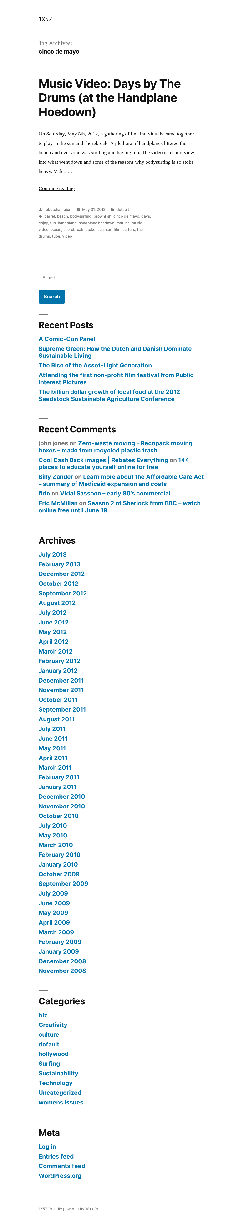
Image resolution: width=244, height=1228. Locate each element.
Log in (47, 1146)
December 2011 (61, 680)
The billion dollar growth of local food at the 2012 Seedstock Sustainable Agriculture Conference (109, 395)
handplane (67, 223)
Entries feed (56, 1156)
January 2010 (58, 864)
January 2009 (59, 951)
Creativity (53, 1024)
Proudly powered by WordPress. (77, 1209)
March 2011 (55, 767)
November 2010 (62, 806)
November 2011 (61, 689)
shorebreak (73, 229)
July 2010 (53, 825)
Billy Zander (56, 476)
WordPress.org (60, 1175)
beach (62, 216)
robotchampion (57, 209)
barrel (49, 216)
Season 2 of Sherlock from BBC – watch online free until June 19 (120, 507)
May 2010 (53, 835)
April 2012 (54, 641)
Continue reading (61, 188)
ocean (56, 229)
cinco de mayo (126, 216)
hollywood (54, 1053)
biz (43, 1015)
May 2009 (53, 912)
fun (53, 223)
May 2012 (53, 631)
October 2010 (59, 815)
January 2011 (58, 786)
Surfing (49, 1063)
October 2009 (59, 874)
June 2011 (53, 738)
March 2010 (56, 844)
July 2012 (53, 612)
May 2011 (52, 748)
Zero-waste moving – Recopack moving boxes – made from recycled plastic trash (116, 447)
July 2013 (53, 554)
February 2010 (60, 854)
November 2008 (62, 970)
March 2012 (56, 651)
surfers (128, 229)
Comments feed (62, 1165)
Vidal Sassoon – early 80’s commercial (115, 493)
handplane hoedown (96, 223)
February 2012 (59, 660)
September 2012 (63, 593)
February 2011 (59, 777)
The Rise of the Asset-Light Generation (95, 365)
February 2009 (60, 941)
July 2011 (52, 728)
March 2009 (56, 932)
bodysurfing (81, 216)
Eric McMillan (58, 503)
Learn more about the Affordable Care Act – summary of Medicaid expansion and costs (121, 480)
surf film (113, 229)
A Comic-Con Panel (67, 338)
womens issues (61, 1102)
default (123, 209)
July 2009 (53, 893)
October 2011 (58, 699)
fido (44, 493)
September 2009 (63, 883)
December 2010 (62, 796)
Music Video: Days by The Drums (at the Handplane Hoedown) (110, 97)
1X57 (45, 19)
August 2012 (57, 602)
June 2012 (54, 622)
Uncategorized (60, 1092)
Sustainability (58, 1073)
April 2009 (54, 922)
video (67, 236)
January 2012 (58, 670)
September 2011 (62, 709)
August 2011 (57, 719)
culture (49, 1034)
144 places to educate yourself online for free (114, 463)
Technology (56, 1082)
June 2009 (54, 903)
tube (56, 236)
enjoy (43, 223)
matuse (123, 223)
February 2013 (59, 564)
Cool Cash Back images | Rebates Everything (103, 460)
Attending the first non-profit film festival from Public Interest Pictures (116, 378)
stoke (90, 229)
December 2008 (62, 961)
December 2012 (62, 573)
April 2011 (53, 757)
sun (100, 229)
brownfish (102, 216)
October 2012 (58, 583)
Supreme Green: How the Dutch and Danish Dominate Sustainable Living (115, 352)
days (145, 216)
